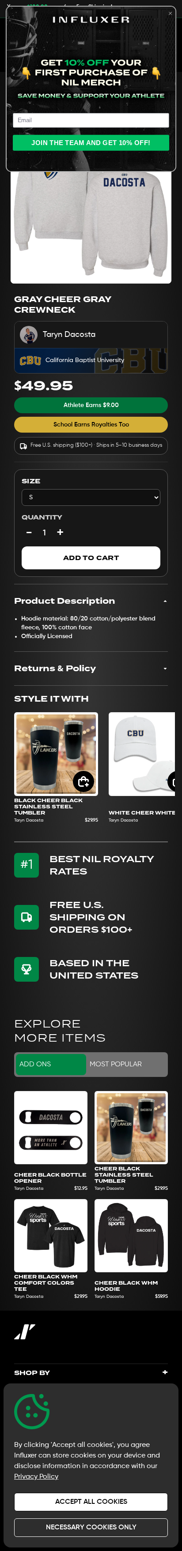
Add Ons (35, 1064)
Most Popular (116, 1064)
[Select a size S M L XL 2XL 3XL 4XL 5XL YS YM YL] (91, 497)
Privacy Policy (36, 1476)
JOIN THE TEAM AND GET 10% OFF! (90, 142)
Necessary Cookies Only (91, 1527)
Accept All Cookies (91, 1502)
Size (31, 481)
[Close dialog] (170, 13)
